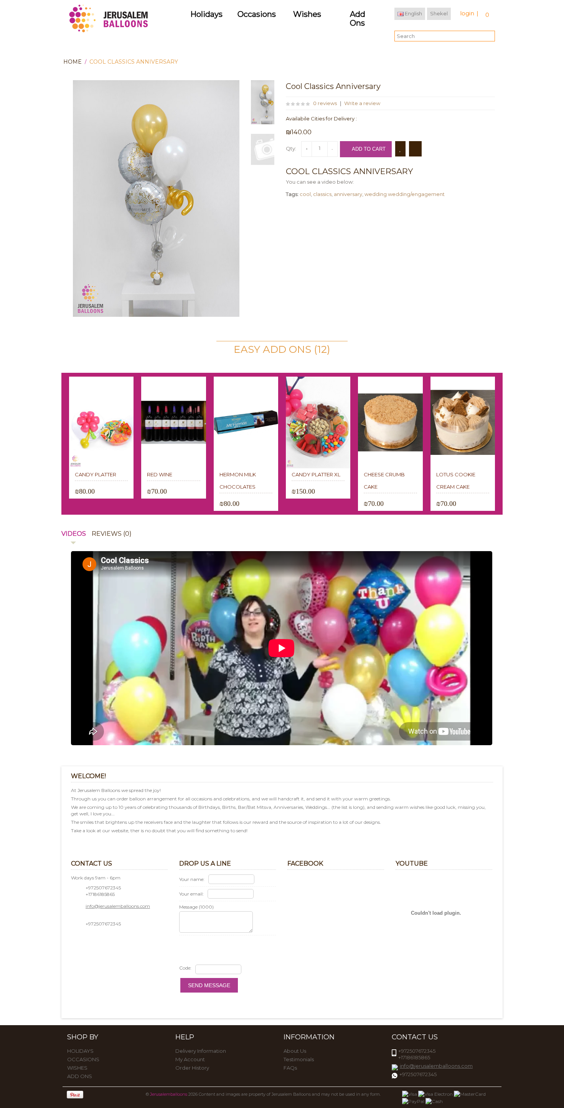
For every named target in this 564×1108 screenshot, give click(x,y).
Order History (192, 1068)
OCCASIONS (83, 1059)
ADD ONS (79, 1076)
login (467, 13)
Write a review (362, 103)
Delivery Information (200, 1051)
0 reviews (325, 103)
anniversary (348, 194)
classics (322, 194)
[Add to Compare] (415, 148)
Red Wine (159, 474)
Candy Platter (95, 474)
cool (305, 194)
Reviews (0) (112, 533)
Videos (73, 533)
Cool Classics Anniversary (133, 61)
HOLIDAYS (80, 1051)
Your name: (191, 879)
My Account (190, 1059)
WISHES (77, 1068)
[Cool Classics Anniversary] (266, 102)
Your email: (191, 894)
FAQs (290, 1068)
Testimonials (299, 1059)
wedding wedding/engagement (404, 194)
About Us (295, 1051)
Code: (185, 968)
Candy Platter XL (316, 474)
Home (72, 61)
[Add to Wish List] (400, 148)
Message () (196, 907)
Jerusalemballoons (168, 1094)
